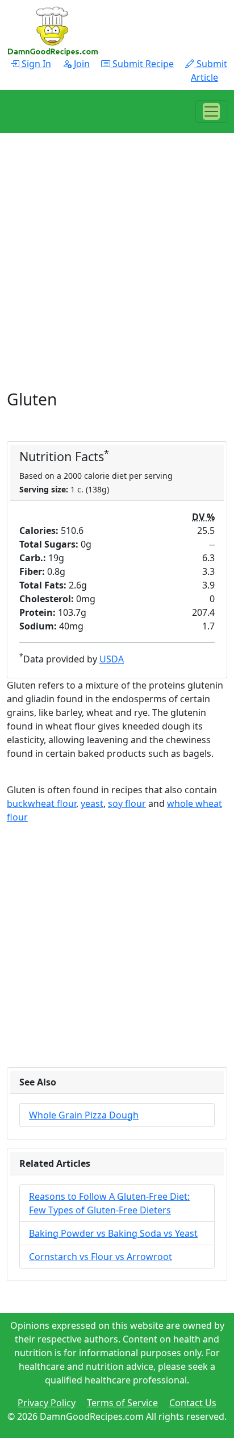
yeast (92, 803)
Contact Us (192, 1402)
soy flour (127, 803)
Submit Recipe (142, 63)
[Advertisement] (117, 273)
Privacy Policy (47, 1402)
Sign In (35, 63)
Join (81, 63)
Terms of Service (122, 1402)
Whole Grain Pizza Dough (84, 1115)
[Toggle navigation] (211, 111)
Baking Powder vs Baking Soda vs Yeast (113, 1233)
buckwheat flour (41, 803)
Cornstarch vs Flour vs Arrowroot (100, 1256)
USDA (111, 659)
